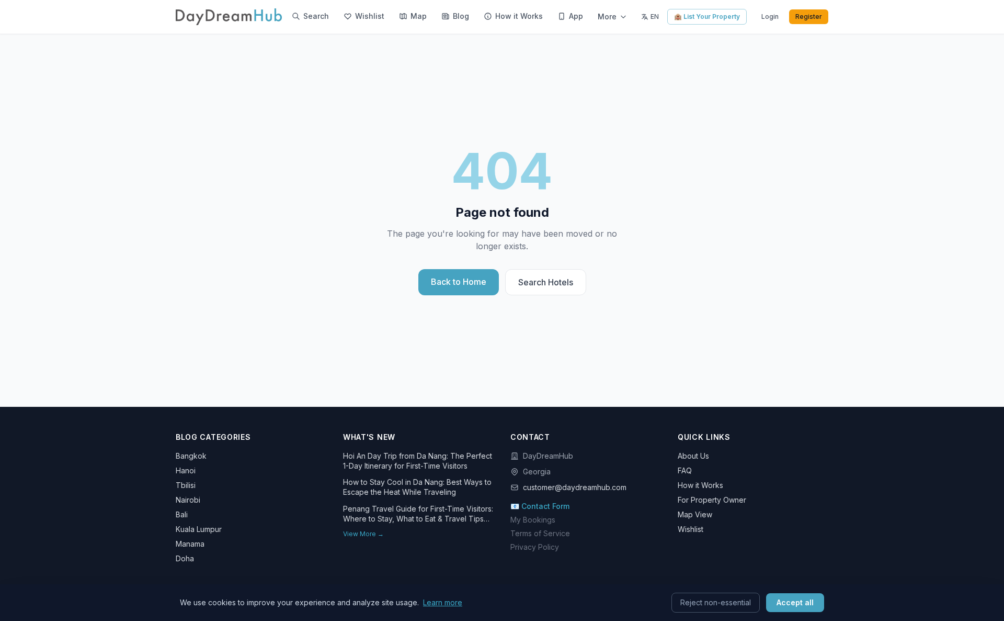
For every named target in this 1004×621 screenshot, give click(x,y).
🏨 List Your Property (707, 16)
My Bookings (532, 519)
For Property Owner (712, 499)
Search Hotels (545, 282)
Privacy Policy (534, 546)
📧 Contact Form (539, 506)
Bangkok (191, 455)
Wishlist (690, 529)
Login (770, 16)
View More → (363, 534)
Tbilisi (186, 485)
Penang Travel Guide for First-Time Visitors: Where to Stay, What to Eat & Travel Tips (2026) (418, 514)
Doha (185, 558)
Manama (190, 543)
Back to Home (458, 281)
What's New (369, 437)
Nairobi (188, 499)
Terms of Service (540, 533)
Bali (182, 514)
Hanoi (186, 470)
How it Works (700, 485)
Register (808, 16)
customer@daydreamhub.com (574, 487)
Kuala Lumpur (199, 529)
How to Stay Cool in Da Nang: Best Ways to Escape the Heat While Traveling (417, 487)
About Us (693, 455)
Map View (695, 514)
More (607, 16)
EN (655, 16)
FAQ (685, 470)
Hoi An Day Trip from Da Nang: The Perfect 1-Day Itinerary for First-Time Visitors (417, 460)
